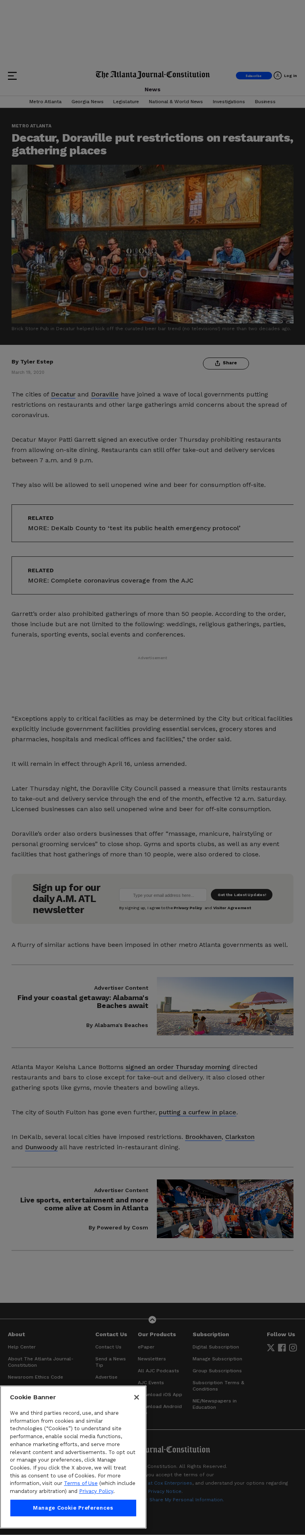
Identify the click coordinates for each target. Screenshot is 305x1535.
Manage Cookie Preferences (73, 1508)
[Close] (136, 1397)
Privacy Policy (96, 1491)
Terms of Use (81, 1483)
